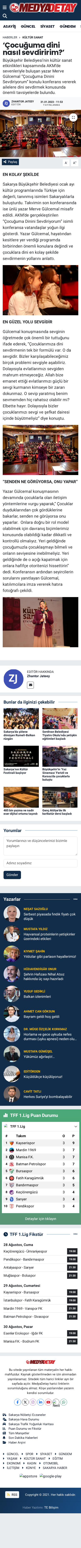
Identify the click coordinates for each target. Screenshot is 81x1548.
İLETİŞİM (13, 1468)
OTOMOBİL (50, 1463)
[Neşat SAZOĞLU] (12, 913)
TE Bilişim (51, 1507)
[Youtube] (48, 1402)
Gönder (12, 875)
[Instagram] (32, 1402)
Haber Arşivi (17, 1442)
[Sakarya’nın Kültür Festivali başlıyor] (21, 756)
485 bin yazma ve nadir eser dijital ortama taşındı (21, 812)
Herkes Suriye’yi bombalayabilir (48, 1097)
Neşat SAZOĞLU (36, 909)
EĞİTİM (58, 1458)
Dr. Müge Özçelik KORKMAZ (45, 1029)
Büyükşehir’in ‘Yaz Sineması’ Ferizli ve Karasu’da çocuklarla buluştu (56, 774)
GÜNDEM (67, 26)
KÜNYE (31, 1468)
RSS (14, 1495)
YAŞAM (12, 1458)
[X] (25, 1402)
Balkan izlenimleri (37, 996)
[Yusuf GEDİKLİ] (12, 994)
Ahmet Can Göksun (39, 1011)
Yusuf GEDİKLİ (34, 991)
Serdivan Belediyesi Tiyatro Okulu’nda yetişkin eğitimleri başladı (59, 735)
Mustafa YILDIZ (36, 929)
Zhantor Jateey (38, 676)
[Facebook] (17, 1402)
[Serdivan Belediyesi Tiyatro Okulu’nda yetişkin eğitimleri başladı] (60, 718)
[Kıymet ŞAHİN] (12, 954)
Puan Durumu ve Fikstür (25, 1429)
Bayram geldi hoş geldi (41, 1017)
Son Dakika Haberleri (23, 1438)
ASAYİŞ (9, 26)
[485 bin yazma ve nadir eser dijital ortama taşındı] (21, 797)
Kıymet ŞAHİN (34, 951)
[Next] (56, 1402)
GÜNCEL (28, 26)
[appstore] (29, 1477)
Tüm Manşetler (19, 1433)
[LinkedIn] (40, 1402)
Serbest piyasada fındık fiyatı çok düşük (50, 916)
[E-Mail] (30, 685)
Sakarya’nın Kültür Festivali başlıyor (16, 771)
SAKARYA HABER (55, 1468)
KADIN (31, 1463)
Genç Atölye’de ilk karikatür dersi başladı (57, 812)
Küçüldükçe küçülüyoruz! (43, 1077)
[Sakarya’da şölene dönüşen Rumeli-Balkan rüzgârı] (21, 718)
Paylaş (12, 162)
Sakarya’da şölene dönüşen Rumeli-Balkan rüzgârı (19, 735)
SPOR (29, 1454)
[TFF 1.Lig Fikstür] (75, 1234)
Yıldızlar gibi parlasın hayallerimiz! (50, 956)
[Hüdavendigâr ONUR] (12, 974)
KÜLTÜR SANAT (32, 37)
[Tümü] (75, 899)
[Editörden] (12, 1074)
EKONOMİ (14, 1463)
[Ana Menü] (5, 7)
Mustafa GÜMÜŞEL (38, 1051)
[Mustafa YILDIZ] (12, 934)
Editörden (32, 1071)
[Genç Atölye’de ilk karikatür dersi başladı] (60, 797)
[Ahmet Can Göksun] (12, 1014)
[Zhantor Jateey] (13, 679)
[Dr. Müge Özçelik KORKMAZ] (12, 1034)
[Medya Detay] (43, 8)
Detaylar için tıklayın (40, 1219)
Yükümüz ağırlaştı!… (39, 1057)
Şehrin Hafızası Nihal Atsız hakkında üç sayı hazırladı (44, 976)
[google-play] (51, 1477)
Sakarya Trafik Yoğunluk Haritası (31, 1424)
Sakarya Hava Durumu (24, 1419)
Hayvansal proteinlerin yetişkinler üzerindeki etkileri (49, 936)
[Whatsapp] (63, 1402)
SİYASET (47, 26)
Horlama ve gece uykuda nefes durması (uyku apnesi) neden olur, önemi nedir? (50, 1036)
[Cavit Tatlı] (12, 1094)
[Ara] (5, 16)
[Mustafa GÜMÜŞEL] (12, 1054)
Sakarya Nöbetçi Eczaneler (27, 1415)
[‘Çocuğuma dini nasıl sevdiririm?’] (40, 133)
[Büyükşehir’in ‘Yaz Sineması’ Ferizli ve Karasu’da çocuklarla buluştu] (60, 756)
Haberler (10, 37)
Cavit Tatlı (32, 1091)
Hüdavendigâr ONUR (40, 969)
